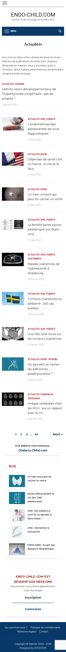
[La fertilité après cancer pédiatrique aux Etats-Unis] (13, 224)
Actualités (8, 84)
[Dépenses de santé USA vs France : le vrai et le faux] (13, 158)
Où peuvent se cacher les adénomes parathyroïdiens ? (43, 369)
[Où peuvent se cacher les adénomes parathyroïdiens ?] (13, 363)
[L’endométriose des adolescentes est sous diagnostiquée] (13, 123)
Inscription (33, 597)
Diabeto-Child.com (33, 450)
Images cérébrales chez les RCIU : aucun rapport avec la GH (45, 408)
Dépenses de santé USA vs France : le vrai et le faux (45, 164)
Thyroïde (19, 84)
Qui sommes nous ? (16, 627)
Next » (57, 434)
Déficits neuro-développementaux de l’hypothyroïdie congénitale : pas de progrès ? (29, 93)
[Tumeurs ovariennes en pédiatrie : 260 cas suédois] (13, 298)
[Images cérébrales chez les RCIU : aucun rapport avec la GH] (13, 398)
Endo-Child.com (33, 14)
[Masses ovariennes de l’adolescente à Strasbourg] (13, 259)
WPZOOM (40, 648)
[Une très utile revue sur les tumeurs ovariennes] (13, 333)
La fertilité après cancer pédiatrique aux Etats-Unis (45, 229)
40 (36, 434)
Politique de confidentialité (45, 627)
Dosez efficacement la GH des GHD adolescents (40, 497)
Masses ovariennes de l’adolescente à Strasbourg (43, 268)
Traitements (34, 258)
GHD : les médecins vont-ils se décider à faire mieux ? (39, 514)
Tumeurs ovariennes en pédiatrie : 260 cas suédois (45, 303)
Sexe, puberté (47, 119)
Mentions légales (26, 631)
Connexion (33, 609)
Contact (43, 631)
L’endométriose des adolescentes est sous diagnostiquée (43, 129)
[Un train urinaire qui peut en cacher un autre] (13, 193)
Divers (43, 154)
